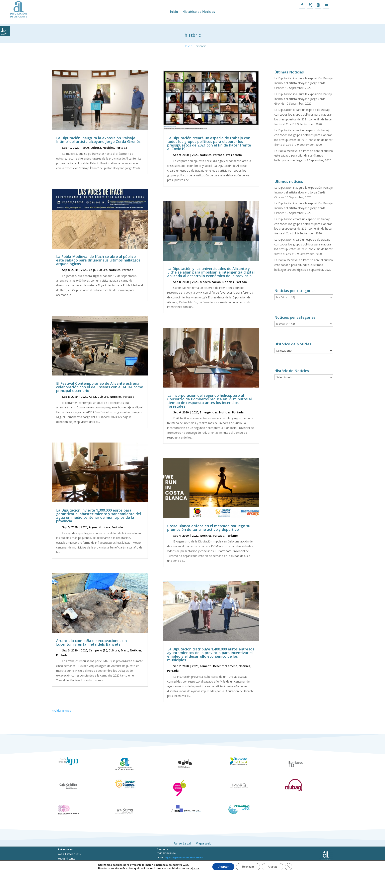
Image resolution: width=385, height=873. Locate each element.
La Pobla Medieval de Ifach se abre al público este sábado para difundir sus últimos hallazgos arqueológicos (98, 260)
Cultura (95, 148)
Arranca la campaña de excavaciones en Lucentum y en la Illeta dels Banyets (91, 642)
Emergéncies (209, 412)
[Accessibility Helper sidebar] (5, 31)
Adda (92, 397)
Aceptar (223, 867)
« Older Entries (61, 710)
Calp (92, 270)
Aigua (93, 527)
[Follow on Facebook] (302, 5)
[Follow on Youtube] (326, 5)
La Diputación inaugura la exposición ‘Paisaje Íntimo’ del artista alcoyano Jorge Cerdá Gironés (98, 139)
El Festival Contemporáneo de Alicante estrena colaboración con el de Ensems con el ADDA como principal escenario (99, 387)
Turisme (232, 535)
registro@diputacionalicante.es (184, 857)
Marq (124, 650)
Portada (121, 148)
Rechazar (248, 867)
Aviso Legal (182, 843)
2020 (85, 148)
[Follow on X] (310, 5)
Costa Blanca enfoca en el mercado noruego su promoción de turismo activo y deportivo (208, 527)
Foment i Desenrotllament (218, 666)
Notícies (108, 148)
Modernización (210, 282)
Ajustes (272, 867)
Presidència (234, 155)
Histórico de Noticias (198, 12)
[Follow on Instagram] (318, 5)
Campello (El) (98, 650)
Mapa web (203, 843)
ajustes (195, 868)
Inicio (174, 12)
